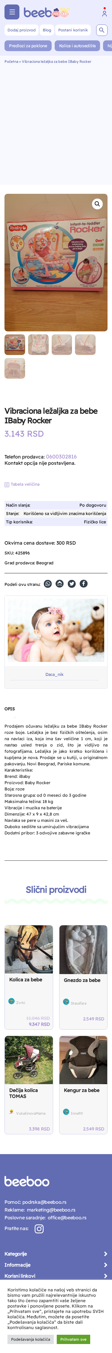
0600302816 (61, 456)
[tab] (9, 711)
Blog (47, 30)
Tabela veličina (25, 484)
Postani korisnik (73, 30)
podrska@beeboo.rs (43, 1202)
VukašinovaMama (30, 1113)
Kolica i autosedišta (77, 45)
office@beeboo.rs (65, 1218)
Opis (9, 708)
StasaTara (78, 1003)
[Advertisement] (56, 123)
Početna (11, 61)
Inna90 (77, 1113)
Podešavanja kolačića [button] (30, 1339)
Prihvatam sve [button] (73, 1339)
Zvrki (20, 1002)
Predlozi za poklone (28, 45)
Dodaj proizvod (21, 30)
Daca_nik (54, 674)
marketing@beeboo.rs (49, 1210)
